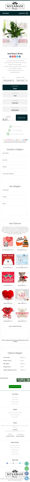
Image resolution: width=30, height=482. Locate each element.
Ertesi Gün (15, 103)
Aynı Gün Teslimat (17, 126)
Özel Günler (15, 452)
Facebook (10, 463)
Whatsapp (20, 434)
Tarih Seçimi (15, 108)
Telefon (10, 434)
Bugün (15, 88)
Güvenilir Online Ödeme (17, 130)
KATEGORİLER (5, 13)
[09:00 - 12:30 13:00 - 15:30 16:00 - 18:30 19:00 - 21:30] (22, 80)
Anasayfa (15, 397)
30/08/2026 (15, 102)
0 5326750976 (21, 13)
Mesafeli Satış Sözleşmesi (15, 412)
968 (21, 370)
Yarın (15, 96)
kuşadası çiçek (15, 454)
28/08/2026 (15, 87)
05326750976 (20, 435)
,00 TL (14, 357)
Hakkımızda (15, 399)
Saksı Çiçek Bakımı (15, 447)
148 (21, 363)
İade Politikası (15, 417)
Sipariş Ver (21, 118)
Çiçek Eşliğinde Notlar (15, 445)
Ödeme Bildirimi (15, 401)
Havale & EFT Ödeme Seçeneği (16, 134)
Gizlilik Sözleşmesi (15, 414)
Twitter (22, 463)
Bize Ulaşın (15, 403)
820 (8, 118)
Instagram (16, 463)
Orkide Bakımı (15, 450)
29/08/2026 (15, 95)
